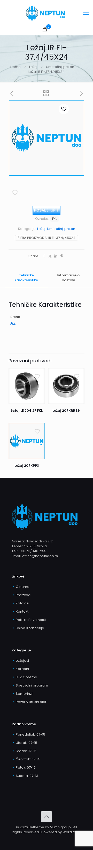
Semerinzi (24, 693)
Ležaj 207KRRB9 (66, 410)
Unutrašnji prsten (60, 66)
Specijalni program (32, 685)
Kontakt (22, 611)
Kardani (22, 668)
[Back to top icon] (46, 816)
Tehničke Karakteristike (26, 278)
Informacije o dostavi (68, 278)
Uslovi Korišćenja (30, 628)
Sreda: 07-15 (26, 750)
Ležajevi (22, 660)
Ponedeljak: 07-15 (30, 734)
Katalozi (22, 603)
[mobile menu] (86, 13)
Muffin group (60, 827)
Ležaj (33, 66)
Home (15, 66)
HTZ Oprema (26, 677)
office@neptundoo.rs (40, 555)
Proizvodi (23, 594)
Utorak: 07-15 (26, 742)
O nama (22, 586)
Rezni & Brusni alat (31, 701)
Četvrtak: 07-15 (28, 759)
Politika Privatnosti (31, 619)
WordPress (72, 832)
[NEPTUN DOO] (46, 13)
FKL (54, 219)
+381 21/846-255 (32, 551)
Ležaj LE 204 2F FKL (27, 410)
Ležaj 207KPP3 (26, 465)
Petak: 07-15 (26, 767)
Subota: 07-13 (27, 775)
